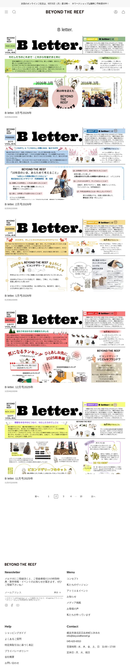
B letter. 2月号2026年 (18, 204)
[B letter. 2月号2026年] (65, 163)
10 (81, 496)
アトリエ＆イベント (77, 590)
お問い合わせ (12, 663)
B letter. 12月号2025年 (19, 387)
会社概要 (9, 656)
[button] (14, 12)
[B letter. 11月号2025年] (65, 438)
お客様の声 (73, 608)
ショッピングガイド (15, 632)
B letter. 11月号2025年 (19, 478)
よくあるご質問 (13, 639)
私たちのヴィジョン (77, 584)
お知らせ (71, 596)
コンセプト (73, 578)
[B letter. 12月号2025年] (65, 346)
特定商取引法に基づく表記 (19, 645)
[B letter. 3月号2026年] (65, 72)
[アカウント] (116, 12)
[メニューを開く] (6, 12)
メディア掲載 (74, 602)
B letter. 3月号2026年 (18, 112)
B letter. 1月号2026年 (18, 295)
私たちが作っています (79, 614)
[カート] (123, 12)
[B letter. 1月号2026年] (65, 255)
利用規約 (23, 600)
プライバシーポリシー (17, 651)
